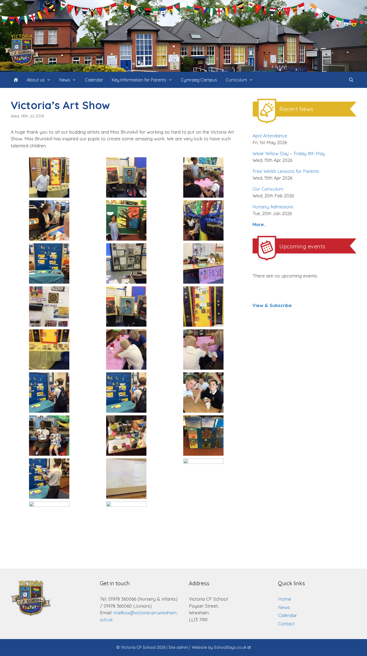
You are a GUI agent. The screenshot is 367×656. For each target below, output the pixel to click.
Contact (286, 623)
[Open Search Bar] (351, 80)
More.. (259, 224)
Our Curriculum (268, 189)
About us (36, 80)
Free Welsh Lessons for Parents (286, 171)
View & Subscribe (272, 305)
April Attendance (270, 135)
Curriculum (236, 80)
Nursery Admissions (273, 206)
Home (284, 599)
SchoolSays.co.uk (230, 647)
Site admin (178, 647)
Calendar (94, 80)
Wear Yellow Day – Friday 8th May (289, 153)
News (64, 80)
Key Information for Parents (139, 80)
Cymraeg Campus (199, 80)
